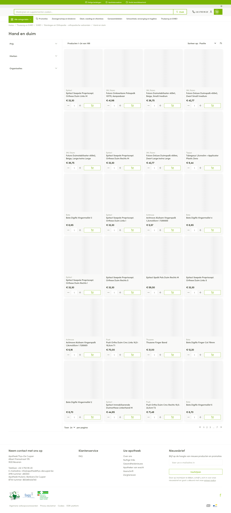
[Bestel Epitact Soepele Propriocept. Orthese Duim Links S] (212, 292)
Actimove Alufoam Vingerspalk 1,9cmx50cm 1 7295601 (81, 344)
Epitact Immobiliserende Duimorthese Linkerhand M (119, 406)
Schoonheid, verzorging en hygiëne (26, 34)
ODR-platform (72, 505)
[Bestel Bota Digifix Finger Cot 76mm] (212, 355)
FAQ (81, 456)
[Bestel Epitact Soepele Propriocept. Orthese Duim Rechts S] (132, 292)
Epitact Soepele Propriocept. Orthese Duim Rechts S (120, 279)
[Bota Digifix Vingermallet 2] (83, 380)
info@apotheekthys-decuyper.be (37, 470)
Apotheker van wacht (133, 467)
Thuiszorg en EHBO (26, 76)
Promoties (15, 25)
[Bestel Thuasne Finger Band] (172, 355)
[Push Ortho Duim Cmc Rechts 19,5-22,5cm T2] (163, 380)
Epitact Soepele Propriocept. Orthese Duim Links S (200, 279)
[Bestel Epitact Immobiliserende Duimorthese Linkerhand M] (132, 417)
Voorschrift (128, 471)
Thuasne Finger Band (156, 342)
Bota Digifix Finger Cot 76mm (200, 342)
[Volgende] (220, 427)
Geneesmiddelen (26, 91)
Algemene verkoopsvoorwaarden (23, 505)
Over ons (127, 456)
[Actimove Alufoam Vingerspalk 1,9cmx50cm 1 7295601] (83, 318)
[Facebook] (220, 495)
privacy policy (210, 480)
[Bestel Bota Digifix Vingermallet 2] (92, 417)
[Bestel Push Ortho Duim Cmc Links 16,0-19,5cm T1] (132, 355)
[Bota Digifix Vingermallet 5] (203, 380)
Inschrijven (195, 471)
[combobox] (93, 11)
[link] (200, 427)
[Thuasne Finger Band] (163, 318)
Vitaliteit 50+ (26, 61)
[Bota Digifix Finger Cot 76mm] (203, 318)
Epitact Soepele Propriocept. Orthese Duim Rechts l (80, 281)
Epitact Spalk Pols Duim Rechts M (162, 277)
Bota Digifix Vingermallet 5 (199, 404)
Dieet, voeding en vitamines (26, 43)
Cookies (61, 505)
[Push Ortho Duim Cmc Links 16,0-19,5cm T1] (123, 318)
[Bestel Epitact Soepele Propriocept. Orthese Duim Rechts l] (92, 292)
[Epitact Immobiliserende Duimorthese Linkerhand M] (123, 380)
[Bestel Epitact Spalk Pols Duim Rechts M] (172, 292)
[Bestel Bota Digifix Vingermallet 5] (212, 417)
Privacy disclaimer (48, 505)
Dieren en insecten (26, 84)
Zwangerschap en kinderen (26, 53)
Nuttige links (129, 459)
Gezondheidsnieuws (133, 463)
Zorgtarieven (129, 474)
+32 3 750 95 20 (25, 467)
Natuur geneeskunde (26, 69)
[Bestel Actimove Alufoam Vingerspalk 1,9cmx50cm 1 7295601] (92, 355)
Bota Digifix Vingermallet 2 (79, 401)
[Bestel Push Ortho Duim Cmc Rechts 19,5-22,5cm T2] (172, 417)
